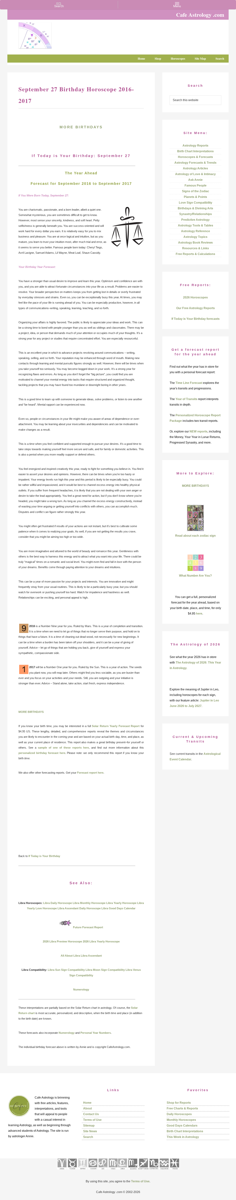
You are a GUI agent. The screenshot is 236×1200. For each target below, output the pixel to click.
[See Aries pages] (62, 1170)
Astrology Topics (195, 236)
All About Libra (70, 955)
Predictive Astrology (195, 219)
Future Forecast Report (88, 927)
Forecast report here (90, 772)
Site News (90, 1131)
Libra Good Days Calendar (118, 908)
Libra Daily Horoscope (57, 903)
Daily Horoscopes (179, 1114)
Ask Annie (195, 179)
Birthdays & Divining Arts (195, 208)
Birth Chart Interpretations (195, 151)
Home (87, 1102)
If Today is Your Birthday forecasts (195, 318)
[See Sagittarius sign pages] (143, 1170)
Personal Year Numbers (95, 1032)
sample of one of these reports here (63, 747)
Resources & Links (195, 248)
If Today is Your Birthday (44, 856)
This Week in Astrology (183, 1137)
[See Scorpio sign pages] (132, 1170)
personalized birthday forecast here (41, 752)
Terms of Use (92, 1119)
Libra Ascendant (91, 955)
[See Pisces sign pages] (174, 1170)
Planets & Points (195, 196)
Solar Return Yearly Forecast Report (116, 726)
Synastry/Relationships (195, 214)
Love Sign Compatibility (195, 202)
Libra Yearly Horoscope (121, 903)
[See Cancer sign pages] (92, 1170)
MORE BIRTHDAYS (81, 127)
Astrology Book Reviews (195, 242)
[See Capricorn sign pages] (153, 1170)
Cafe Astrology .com (46, 34)
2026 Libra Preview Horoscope (62, 941)
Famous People (195, 185)
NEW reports (198, 431)
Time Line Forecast (189, 382)
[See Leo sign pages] (102, 1170)
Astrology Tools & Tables (195, 225)
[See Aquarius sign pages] (164, 1170)
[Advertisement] (81, 817)
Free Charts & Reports (182, 1108)
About (87, 1108)
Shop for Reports (179, 1102)
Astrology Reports (195, 145)
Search (88, 1137)
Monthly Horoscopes (181, 1119)
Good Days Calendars (182, 1125)
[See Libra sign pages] (122, 1170)
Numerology (81, 989)
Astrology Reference (195, 231)
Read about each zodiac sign (195, 535)
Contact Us (91, 1114)
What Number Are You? (195, 575)
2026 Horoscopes (195, 297)
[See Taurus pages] (72, 1170)
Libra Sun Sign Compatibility (66, 969)
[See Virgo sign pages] (113, 1170)
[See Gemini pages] (82, 1170)
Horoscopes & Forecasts (195, 157)
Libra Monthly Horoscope (89, 903)
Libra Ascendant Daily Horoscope (79, 908)
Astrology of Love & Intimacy (195, 174)
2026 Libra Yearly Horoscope (101, 941)
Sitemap (89, 1125)
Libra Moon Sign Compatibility (105, 969)
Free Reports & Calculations (195, 254)
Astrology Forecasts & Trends (195, 162)
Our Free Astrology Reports (195, 308)
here (199, 613)
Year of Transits (186, 399)
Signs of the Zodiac (195, 191)
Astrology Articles (195, 168)
